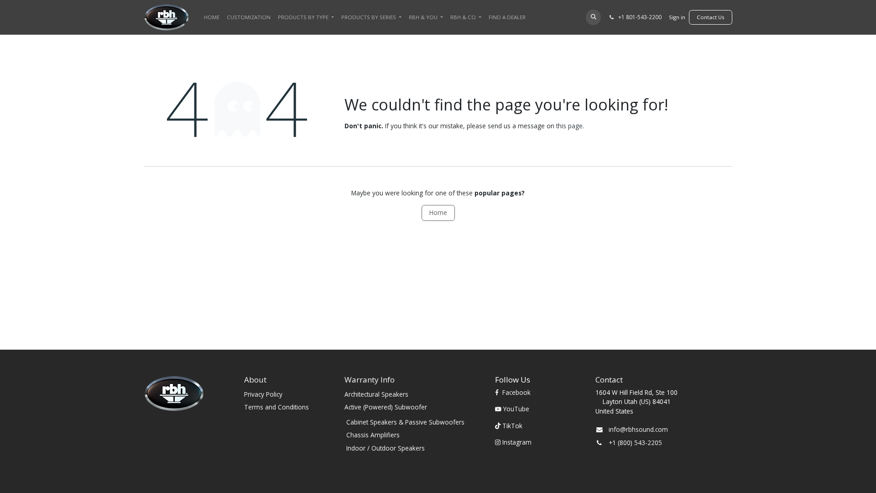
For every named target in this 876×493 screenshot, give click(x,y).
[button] (593, 17)
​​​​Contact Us (711, 17)
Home (438, 212)
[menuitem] (211, 17)
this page (569, 125)
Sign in (677, 17)
